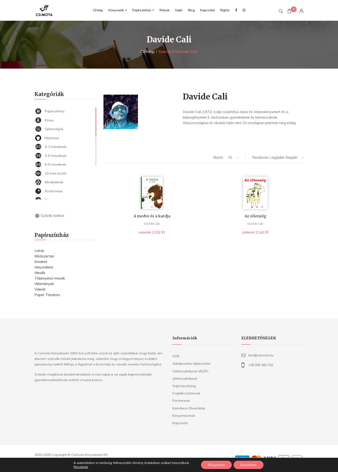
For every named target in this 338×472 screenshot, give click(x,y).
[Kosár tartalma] (289, 11)
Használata (43, 267)
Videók (39, 289)
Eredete (40, 261)
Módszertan (44, 256)
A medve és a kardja (152, 216)
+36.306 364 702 (260, 365)
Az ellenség (255, 216)
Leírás (39, 250)
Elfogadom (216, 465)
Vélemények (44, 284)
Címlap (147, 51)
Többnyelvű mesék (49, 278)
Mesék (39, 273)
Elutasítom (249, 465)
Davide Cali (152, 223)
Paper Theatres (47, 295)
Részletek (81, 467)
